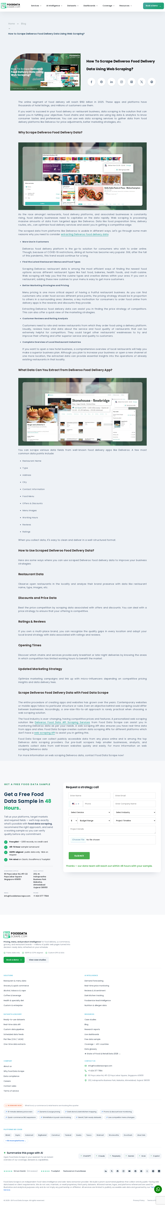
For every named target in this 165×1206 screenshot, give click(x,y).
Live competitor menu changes (121, 1117)
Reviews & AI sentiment (95, 990)
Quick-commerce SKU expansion (22, 1117)
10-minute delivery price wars (20, 1111)
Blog (23, 23)
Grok (143, 1156)
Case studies (90, 1019)
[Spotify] (153, 1171)
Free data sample (92, 1039)
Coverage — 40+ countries (97, 1044)
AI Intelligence (53, 5)
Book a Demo (153, 5)
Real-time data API (12, 1024)
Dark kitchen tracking (94, 995)
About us (8, 1066)
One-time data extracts (15, 1044)
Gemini (131, 1156)
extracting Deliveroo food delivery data (85, 234)
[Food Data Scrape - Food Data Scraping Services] (10, 6)
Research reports (92, 1029)
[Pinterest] (135, 1171)
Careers (7, 1081)
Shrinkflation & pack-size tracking (57, 1117)
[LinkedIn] (105, 1171)
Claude (101, 1156)
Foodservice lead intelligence (98, 1000)
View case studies (37, 960)
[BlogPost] (147, 1171)
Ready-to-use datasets (14, 1019)
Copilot (156, 1156)
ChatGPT (87, 1156)
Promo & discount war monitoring (118, 1111)
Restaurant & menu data (15, 981)
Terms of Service (154, 1200)
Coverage (107, 5)
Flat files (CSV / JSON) (13, 1039)
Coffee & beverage (12, 995)
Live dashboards (92, 1034)
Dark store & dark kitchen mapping (81, 1111)
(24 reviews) (21, 1171)
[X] (111, 1171)
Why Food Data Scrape (14, 1071)
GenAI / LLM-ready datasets (89, 1117)
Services (35, 5)
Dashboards (89, 5)
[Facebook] (117, 1171)
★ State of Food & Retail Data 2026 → (103, 1053)
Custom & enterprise (13, 1005)
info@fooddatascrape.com (17, 896)
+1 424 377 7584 (41, 896)
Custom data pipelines (14, 1029)
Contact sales (10, 1086)
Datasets (71, 5)
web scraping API (44, 732)
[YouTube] (129, 1171)
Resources (124, 5)
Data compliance (11, 1076)
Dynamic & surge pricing (50, 1111)
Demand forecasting (94, 981)
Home (11, 23)
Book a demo (12, 960)
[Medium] (141, 1171)
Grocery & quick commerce (16, 985)
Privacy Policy (139, 1200)
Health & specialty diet (14, 1000)
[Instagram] (123, 1171)
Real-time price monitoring (97, 985)
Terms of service (11, 1091)
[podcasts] (159, 1171)
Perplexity (116, 1156)
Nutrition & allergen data (96, 1005)
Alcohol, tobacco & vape (15, 990)
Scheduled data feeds (14, 1034)
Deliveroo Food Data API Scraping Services (62, 722)
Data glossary (91, 1049)
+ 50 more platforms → (16, 1140)
